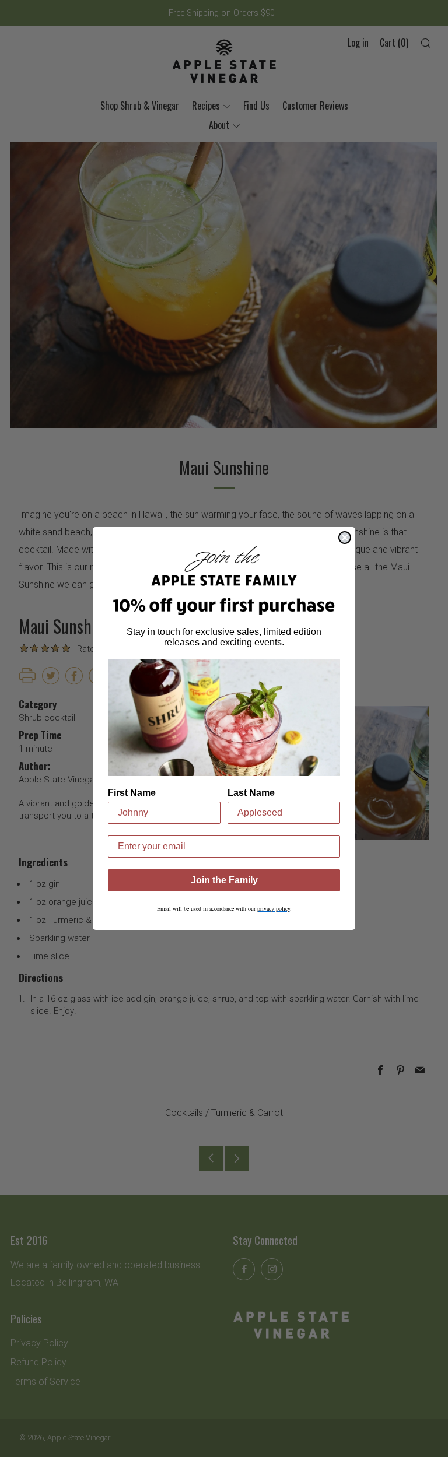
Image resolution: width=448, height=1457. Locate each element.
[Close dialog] (345, 537)
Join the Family (224, 880)
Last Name (251, 793)
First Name (132, 793)
